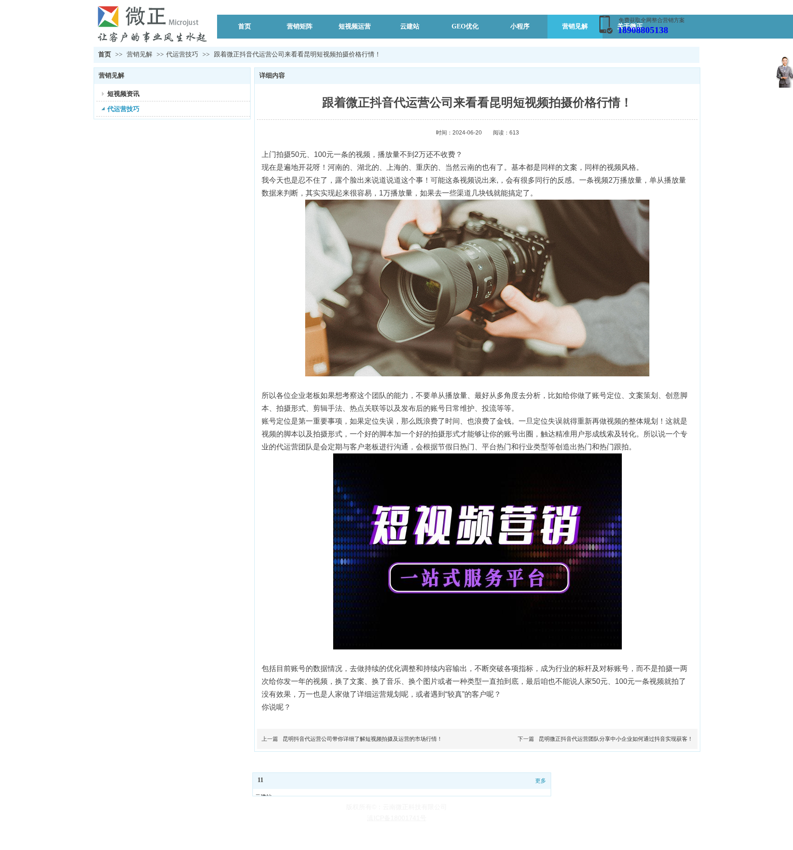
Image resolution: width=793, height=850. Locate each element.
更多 (540, 780)
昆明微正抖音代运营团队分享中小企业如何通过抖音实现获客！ (616, 739)
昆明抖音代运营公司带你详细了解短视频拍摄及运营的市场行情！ (362, 739)
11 (260, 780)
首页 (104, 54)
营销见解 (140, 54)
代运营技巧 (182, 54)
